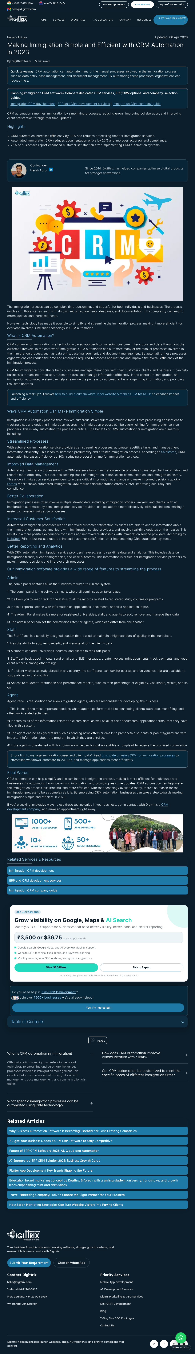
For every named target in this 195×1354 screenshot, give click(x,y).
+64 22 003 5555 (54, 3)
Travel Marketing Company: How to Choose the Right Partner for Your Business (67, 1195)
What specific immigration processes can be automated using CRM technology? (42, 1103)
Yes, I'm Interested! (98, 1007)
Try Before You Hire (172, 4)
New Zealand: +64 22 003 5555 (27, 1296)
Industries (78, 19)
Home (43, 19)
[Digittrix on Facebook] (164, 1344)
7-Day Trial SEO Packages (117, 1318)
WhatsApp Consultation (22, 1304)
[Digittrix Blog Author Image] (50, 170)
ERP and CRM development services (84, 104)
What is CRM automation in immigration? (40, 1053)
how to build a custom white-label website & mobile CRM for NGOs (103, 394)
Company (125, 19)
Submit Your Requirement (29, 1263)
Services (58, 19)
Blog (103, 1311)
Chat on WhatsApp (71, 1263)
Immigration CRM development (32, 104)
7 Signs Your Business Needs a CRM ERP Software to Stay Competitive (60, 1141)
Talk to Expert (141, 967)
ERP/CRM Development (59, 992)
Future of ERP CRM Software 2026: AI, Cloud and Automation (54, 1151)
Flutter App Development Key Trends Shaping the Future (51, 1170)
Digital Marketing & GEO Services (121, 1296)
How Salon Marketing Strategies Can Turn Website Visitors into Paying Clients (66, 1205)
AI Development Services (116, 1289)
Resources (144, 19)
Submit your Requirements (172, 18)
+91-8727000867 (22, 3)
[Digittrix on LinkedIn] (154, 1344)
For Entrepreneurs (114, 4)
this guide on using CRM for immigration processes (138, 755)
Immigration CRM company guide (137, 104)
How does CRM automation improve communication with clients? (131, 1055)
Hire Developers (102, 19)
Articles (22, 37)
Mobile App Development (116, 1282)
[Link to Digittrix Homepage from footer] (23, 1239)
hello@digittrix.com (19, 1282)
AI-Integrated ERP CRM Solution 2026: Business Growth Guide (54, 1160)
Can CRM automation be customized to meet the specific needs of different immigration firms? (141, 1073)
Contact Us (107, 1325)
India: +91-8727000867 (22, 1289)
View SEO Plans (56, 967)
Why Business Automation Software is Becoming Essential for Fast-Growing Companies (73, 1131)
